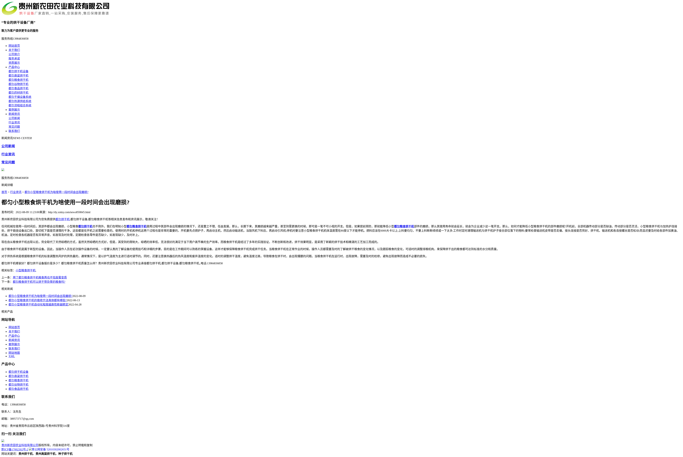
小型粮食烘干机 (26, 270)
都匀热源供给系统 (20, 101)
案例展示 (14, 109)
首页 (4, 192)
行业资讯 (14, 122)
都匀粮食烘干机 (18, 79)
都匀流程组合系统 (20, 105)
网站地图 (14, 352)
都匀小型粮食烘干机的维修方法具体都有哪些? (38, 300)
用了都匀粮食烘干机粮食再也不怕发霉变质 (40, 277)
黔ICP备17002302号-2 (14, 449)
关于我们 (14, 50)
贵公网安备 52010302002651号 (50, 449)
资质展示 (14, 62)
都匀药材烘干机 (18, 92)
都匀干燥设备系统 (20, 96)
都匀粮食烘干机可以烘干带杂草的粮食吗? (39, 281)
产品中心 (14, 67)
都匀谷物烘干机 (18, 84)
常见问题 (14, 126)
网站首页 (14, 45)
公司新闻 (14, 118)
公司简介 (14, 54)
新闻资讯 (14, 113)
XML (12, 356)
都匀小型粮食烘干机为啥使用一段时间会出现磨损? (56, 192)
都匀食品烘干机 (18, 88)
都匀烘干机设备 (18, 71)
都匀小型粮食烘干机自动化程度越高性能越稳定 (38, 304)
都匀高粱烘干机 (18, 75)
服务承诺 (14, 58)
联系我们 (14, 130)
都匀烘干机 (62, 219)
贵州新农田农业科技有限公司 (19, 445)
